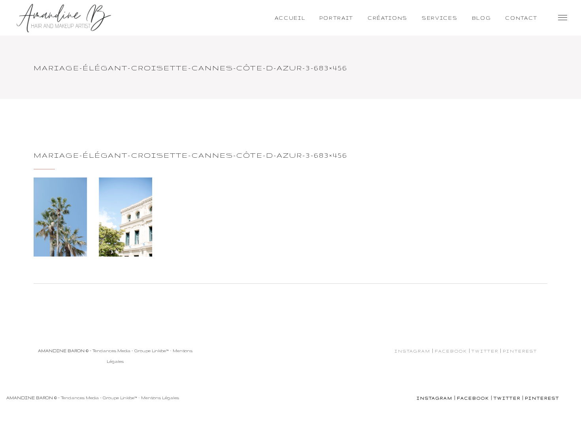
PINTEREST (520, 351)
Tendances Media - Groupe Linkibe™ (130, 350)
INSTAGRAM (412, 351)
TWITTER (485, 351)
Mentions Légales (160, 397)
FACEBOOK (451, 351)
